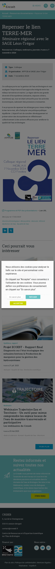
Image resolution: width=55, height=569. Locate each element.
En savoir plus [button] (15, 297)
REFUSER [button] (33, 297)
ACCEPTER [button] (18, 303)
